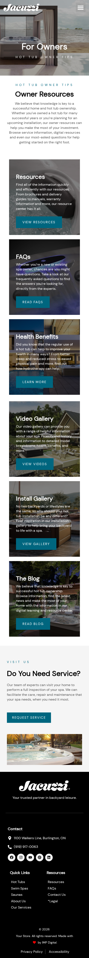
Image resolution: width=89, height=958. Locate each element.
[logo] (21, 7)
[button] (81, 7)
